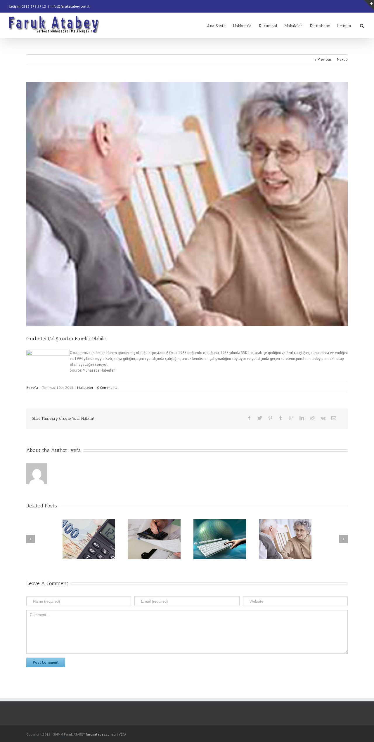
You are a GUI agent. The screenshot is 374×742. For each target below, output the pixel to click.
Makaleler (293, 25)
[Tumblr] (280, 418)
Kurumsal (268, 25)
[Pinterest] (270, 418)
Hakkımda (242, 25)
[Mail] (333, 418)
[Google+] (291, 418)
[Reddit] (312, 418)
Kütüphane (320, 25)
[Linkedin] (301, 418)
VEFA (122, 734)
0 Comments (107, 387)
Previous (325, 59)
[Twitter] (259, 418)
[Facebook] (249, 418)
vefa (34, 387)
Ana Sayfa (216, 25)
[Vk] (323, 418)
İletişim (344, 25)
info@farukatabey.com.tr (71, 6)
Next (341, 59)
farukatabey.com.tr (101, 734)
